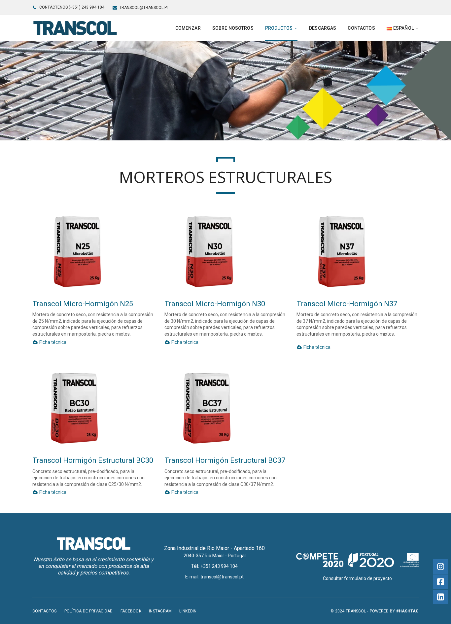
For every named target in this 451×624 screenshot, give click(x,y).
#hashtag (407, 611)
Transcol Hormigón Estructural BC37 (224, 460)
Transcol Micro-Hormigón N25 (82, 304)
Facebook (131, 611)
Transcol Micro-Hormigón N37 (346, 304)
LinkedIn (187, 611)
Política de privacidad (88, 611)
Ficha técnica (52, 342)
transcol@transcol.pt (144, 7)
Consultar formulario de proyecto (357, 578)
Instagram (160, 611)
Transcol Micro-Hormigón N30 (214, 304)
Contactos (44, 611)
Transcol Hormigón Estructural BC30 (92, 460)
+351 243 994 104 (219, 566)
